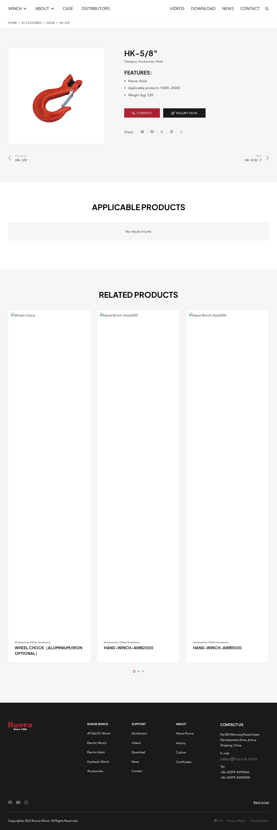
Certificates (184, 762)
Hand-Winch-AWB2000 (128, 647)
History (181, 743)
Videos (136, 743)
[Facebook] (10, 802)
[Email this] (142, 132)
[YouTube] (18, 802)
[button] (24, 8)
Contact (137, 771)
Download (138, 752)
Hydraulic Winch (98, 761)
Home (12, 22)
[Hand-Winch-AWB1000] (227, 475)
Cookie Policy (260, 820)
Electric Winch (96, 743)
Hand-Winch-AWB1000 (217, 647)
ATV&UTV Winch (99, 733)
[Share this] (152, 132)
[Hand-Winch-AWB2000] (138, 475)
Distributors (139, 733)
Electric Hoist (96, 752)
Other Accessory (40, 642)
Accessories (31, 22)
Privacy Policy (236, 820)
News (135, 761)
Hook (50, 22)
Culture (181, 752)
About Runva (185, 733)
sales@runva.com (238, 758)
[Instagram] (26, 802)
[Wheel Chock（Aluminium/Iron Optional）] (49, 475)
